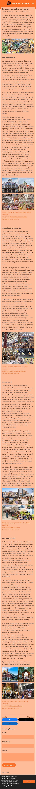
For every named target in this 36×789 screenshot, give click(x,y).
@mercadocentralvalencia (18, 217)
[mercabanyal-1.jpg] (10, 496)
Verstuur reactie (8, 765)
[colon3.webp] (26, 691)
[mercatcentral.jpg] (10, 185)
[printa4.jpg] (26, 340)
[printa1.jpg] (10, 340)
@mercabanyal (14, 527)
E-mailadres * (6, 741)
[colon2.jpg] (26, 674)
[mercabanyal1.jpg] (10, 512)
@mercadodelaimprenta (17, 371)
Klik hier (5, 219)
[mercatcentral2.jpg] (26, 202)
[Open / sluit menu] (33, 3)
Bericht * (5, 750)
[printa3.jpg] (26, 356)
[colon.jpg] (10, 674)
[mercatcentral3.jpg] (10, 202)
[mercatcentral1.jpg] (26, 185)
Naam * (4, 732)
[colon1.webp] (10, 691)
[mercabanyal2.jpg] (26, 496)
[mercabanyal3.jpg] (26, 512)
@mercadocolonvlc (15, 706)
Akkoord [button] (28, 782)
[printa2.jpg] (10, 356)
